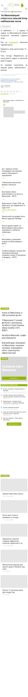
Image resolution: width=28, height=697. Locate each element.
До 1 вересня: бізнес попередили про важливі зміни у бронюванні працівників (12, 172)
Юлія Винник (7, 85)
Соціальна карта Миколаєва (12, 368)
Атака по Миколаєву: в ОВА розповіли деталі (12, 314)
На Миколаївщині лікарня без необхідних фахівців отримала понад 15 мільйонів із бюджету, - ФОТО (14, 254)
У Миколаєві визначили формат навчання (11, 183)
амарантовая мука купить (12, 494)
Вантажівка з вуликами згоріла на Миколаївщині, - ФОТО (12, 241)
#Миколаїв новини (18, 82)
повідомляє (13, 42)
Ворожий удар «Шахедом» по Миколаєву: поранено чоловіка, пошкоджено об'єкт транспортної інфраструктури (13, 348)
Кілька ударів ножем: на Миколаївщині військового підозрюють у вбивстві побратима (12, 229)
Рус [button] (6, 8)
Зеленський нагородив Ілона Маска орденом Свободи (13, 217)
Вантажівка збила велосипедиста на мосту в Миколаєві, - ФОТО (12, 194)
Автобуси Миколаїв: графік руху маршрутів (14, 336)
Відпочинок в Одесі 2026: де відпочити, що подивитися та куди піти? (13, 205)
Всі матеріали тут (14, 378)
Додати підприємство (14, 424)
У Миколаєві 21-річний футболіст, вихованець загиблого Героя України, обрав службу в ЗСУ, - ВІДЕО (13, 325)
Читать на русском (5, 26)
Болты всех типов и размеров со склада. (10, 516)
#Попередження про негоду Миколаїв (10, 79)
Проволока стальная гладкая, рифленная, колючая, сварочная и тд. (12, 541)
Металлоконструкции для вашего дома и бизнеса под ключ (13, 567)
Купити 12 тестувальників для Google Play (12, 591)
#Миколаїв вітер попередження (9, 80)
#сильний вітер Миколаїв (7, 82)
